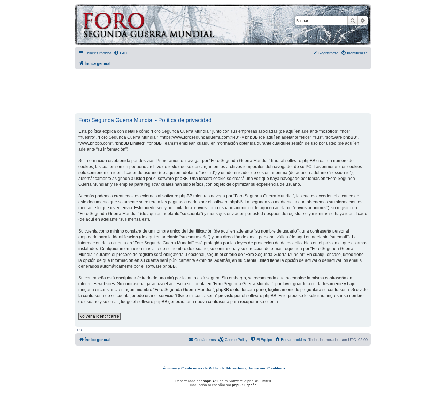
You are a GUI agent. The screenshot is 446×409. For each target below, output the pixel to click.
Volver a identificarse (99, 316)
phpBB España (244, 385)
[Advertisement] (223, 92)
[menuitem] (121, 53)
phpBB (208, 381)
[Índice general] (176, 25)
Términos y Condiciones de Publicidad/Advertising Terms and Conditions (223, 368)
